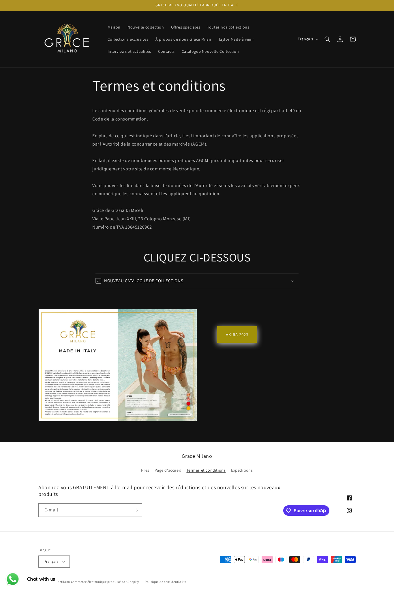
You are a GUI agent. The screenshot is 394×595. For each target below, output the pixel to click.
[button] (327, 39)
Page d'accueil (168, 470)
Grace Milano (60, 582)
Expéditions (242, 470)
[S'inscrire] (135, 510)
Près (145, 470)
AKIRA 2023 (237, 334)
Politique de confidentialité (166, 582)
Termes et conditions (206, 470)
